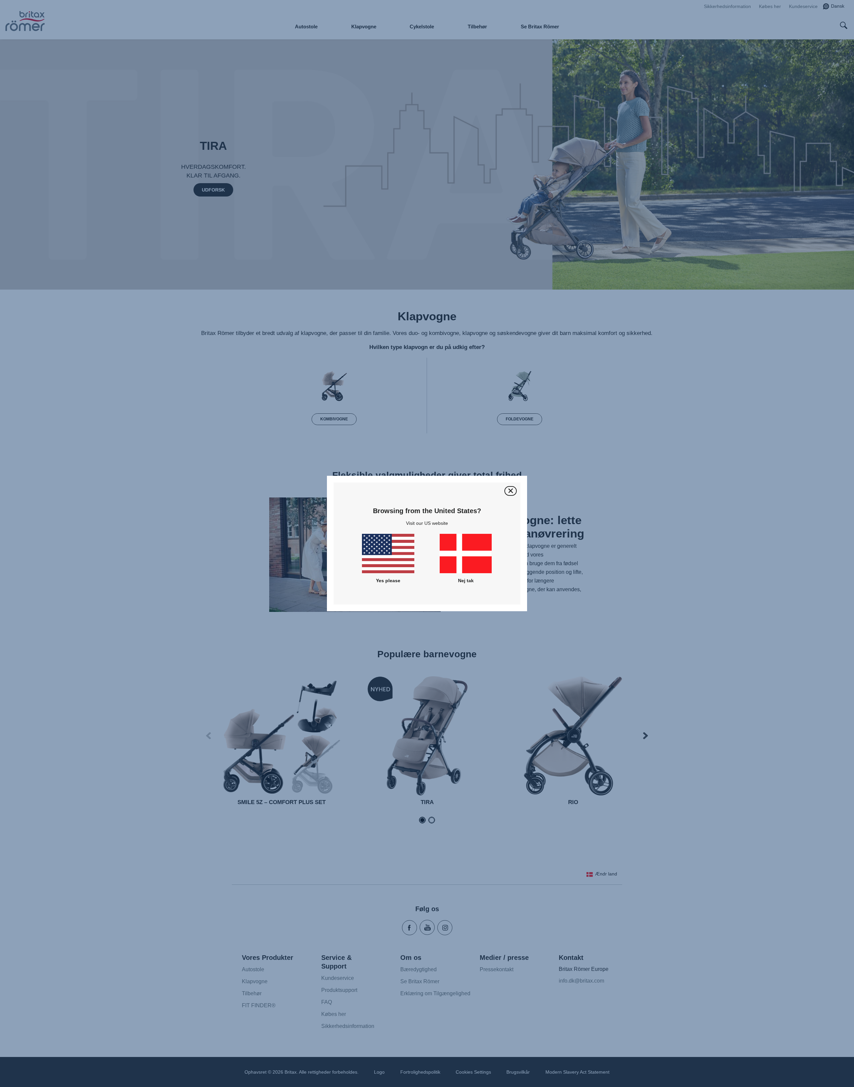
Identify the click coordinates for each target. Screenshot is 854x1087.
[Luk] (510, 490)
